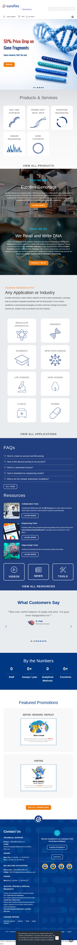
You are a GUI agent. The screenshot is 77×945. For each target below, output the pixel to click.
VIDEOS (14, 576)
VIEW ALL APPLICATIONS (38, 434)
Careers (57, 857)
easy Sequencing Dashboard (33, 530)
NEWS (38, 575)
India (27, 921)
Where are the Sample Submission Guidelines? (28, 479)
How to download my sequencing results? (25, 473)
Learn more (38, 205)
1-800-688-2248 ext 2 (20, 870)
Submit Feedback (57, 847)
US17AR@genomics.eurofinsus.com (22, 872)
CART (23, 16)
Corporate (61, 931)
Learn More (30, 515)
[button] (33, 87)
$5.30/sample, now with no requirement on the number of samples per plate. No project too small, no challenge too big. (27, 52)
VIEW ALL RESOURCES (38, 586)
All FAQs (10, 486)
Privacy (69, 931)
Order (9, 63)
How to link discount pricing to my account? (26, 462)
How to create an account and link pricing (25, 456)
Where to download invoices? (20, 467)
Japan (34, 921)
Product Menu (38, 263)
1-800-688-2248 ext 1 (17, 842)
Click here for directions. (15, 895)
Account (31, 16)
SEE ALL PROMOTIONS (38, 807)
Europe (20, 921)
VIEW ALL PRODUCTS (38, 165)
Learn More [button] (22, 942)
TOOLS (63, 576)
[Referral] (38, 732)
